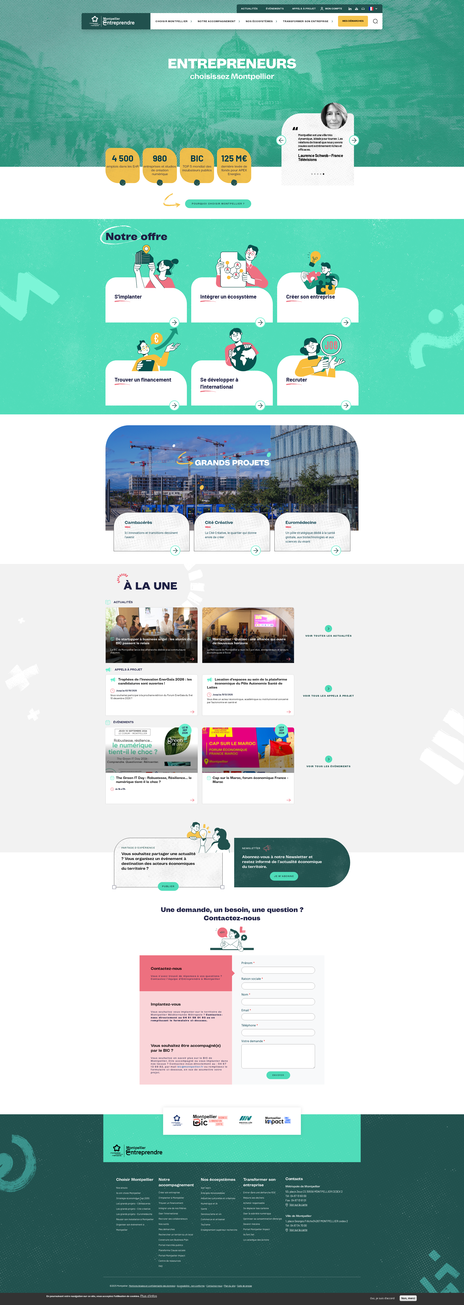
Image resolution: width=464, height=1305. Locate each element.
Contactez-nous (214, 1286)
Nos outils (164, 1224)
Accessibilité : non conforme (191, 1286)
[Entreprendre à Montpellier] (113, 21)
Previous (281, 140)
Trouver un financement (171, 1203)
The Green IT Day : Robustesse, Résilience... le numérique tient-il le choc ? (154, 780)
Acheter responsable (254, 1203)
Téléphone (248, 1025)
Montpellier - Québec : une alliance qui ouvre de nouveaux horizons (249, 641)
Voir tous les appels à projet (328, 695)
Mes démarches (353, 21)
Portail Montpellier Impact (172, 1256)
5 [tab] (323, 174)
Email (245, 1010)
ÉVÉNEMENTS (275, 8)
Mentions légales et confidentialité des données (152, 1286)
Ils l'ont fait (248, 1235)
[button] (375, 21)
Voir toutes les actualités (328, 635)
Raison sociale (251, 979)
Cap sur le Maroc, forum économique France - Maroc (250, 780)
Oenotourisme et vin (211, 1214)
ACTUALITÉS (249, 8)
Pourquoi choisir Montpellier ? (218, 203)
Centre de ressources (170, 1261)
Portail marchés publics (171, 1245)
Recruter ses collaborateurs (173, 1219)
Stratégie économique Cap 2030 (132, 1198)
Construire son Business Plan (173, 1240)
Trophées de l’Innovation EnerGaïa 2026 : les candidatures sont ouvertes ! (155, 681)
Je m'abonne (284, 876)
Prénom (246, 963)
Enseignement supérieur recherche (219, 1230)
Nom (244, 994)
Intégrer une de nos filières (172, 1208)
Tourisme (205, 1225)
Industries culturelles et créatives (218, 1198)
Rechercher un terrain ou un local (176, 1235)
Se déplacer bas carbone (256, 1208)
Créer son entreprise (169, 1193)
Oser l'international (168, 1214)
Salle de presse (244, 1286)
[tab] (186, 973)
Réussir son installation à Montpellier (135, 1219)
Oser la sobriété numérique (257, 1214)
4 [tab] (320, 174)
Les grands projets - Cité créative (133, 1209)
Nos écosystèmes (259, 21)
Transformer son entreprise (305, 21)
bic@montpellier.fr (190, 1066)
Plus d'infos (148, 1296)
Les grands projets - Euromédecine (134, 1214)
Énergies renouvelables (213, 1193)
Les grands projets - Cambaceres (133, 1204)
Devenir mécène (251, 1224)
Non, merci (408, 1298)
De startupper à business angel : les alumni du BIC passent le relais (153, 641)
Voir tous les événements (328, 766)
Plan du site (229, 1286)
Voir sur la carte (298, 1204)
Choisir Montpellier (172, 21)
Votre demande (252, 1041)
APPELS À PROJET (304, 8)
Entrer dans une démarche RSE (259, 1193)
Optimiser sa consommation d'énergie (262, 1219)
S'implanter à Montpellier (171, 1198)
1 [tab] (312, 174)
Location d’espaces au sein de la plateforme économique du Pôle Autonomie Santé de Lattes (247, 683)
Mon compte (333, 8)
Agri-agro (206, 1188)
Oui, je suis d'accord (382, 1298)
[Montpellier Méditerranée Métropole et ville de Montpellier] (138, 1150)
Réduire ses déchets (253, 1198)
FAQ (160, 1266)
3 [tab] (317, 174)
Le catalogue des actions (256, 1240)
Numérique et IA (209, 1204)
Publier (168, 886)
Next (354, 140)
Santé (204, 1209)
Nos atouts (121, 1188)
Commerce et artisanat (213, 1219)
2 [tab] (315, 174)
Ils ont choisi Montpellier (128, 1193)
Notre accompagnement (217, 21)
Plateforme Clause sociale (172, 1250)
